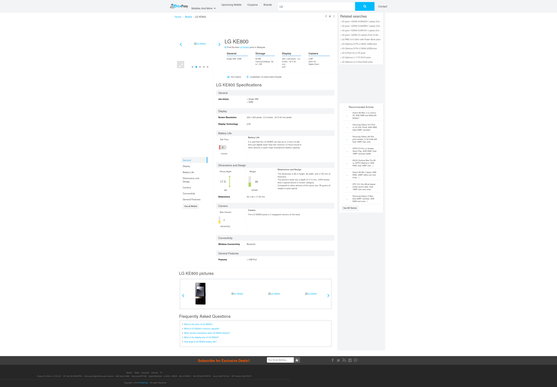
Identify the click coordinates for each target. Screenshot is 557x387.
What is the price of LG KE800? (198, 324)
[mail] (349, 360)
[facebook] (332, 360)
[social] (355, 360)
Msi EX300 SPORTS (202, 376)
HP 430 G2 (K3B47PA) (72, 376)
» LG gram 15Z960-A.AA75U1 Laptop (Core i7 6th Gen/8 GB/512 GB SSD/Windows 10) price (361, 30)
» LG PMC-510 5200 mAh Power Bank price (360, 39)
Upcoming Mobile (231, 4)
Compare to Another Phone (265, 77)
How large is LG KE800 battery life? (200, 341)
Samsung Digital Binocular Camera (98, 376)
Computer (145, 372)
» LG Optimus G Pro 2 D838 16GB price (358, 43)
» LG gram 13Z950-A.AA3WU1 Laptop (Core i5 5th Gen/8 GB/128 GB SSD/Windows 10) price (361, 25)
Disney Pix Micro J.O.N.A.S (49, 376)
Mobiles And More (202, 8)
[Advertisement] (276, 30)
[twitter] (338, 360)
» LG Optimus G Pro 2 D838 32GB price (358, 48)
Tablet (137, 372)
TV (161, 372)
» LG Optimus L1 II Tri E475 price (355, 57)
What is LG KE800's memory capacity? (202, 328)
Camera (154, 372)
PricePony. (143, 382)
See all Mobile (190, 206)
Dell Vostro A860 (122, 376)
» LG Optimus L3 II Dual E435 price (356, 61)
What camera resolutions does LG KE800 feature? (207, 332)
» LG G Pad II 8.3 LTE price (352, 52)
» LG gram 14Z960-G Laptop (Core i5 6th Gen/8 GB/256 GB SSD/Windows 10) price (361, 34)
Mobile (129, 372)
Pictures (235, 77)
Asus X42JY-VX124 (221, 376)
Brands (268, 4)
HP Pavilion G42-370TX (242, 376)
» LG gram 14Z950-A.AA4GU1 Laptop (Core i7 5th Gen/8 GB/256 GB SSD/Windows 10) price (361, 21)
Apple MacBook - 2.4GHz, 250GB (163, 376)
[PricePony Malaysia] (179, 6)
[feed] (344, 360)
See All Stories (350, 208)
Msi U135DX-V (185, 376)
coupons (252, 4)
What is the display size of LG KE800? (201, 337)
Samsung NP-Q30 (139, 376)
